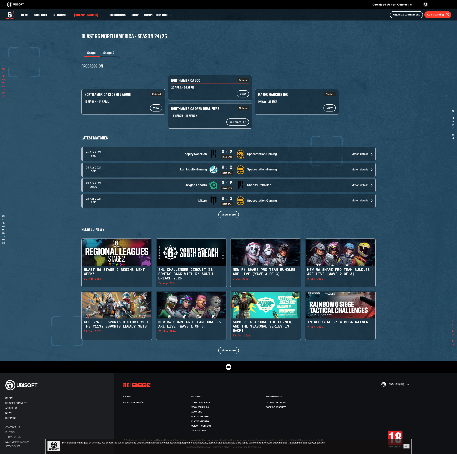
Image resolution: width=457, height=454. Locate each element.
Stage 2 (108, 53)
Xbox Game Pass (200, 402)
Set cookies (12, 446)
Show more (229, 214)
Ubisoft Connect (16, 403)
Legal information (17, 441)
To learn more (295, 442)
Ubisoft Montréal (134, 402)
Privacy (10, 432)
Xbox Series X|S (200, 407)
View (156, 108)
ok (406, 446)
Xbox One (196, 412)
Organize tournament (406, 14)
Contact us (12, 427)
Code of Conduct (276, 407)
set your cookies (316, 443)
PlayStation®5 (200, 416)
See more (235, 122)
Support (11, 418)
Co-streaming (435, 14)
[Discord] (228, 367)
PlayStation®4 (200, 421)
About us (11, 408)
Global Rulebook (276, 402)
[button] (228, 154)
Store (9, 398)
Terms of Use (13, 437)
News (8, 413)
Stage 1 (92, 53)
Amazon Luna (199, 430)
